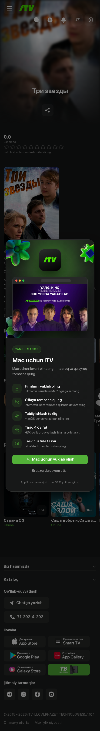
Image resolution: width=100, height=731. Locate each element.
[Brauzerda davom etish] (86, 248)
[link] (50, 459)
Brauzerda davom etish (50, 471)
